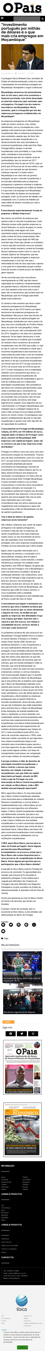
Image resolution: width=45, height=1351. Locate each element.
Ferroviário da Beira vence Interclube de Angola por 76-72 (21, 979)
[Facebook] (11, 1033)
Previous (4, 967)
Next (40, 967)
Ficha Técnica (6, 1242)
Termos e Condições (8, 1249)
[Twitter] (22, 1033)
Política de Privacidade (9, 1245)
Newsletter (5, 1235)
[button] (2, 18)
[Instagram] (33, 1033)
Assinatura (5, 1239)
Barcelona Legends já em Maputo (19, 1012)
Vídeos (3, 1252)
